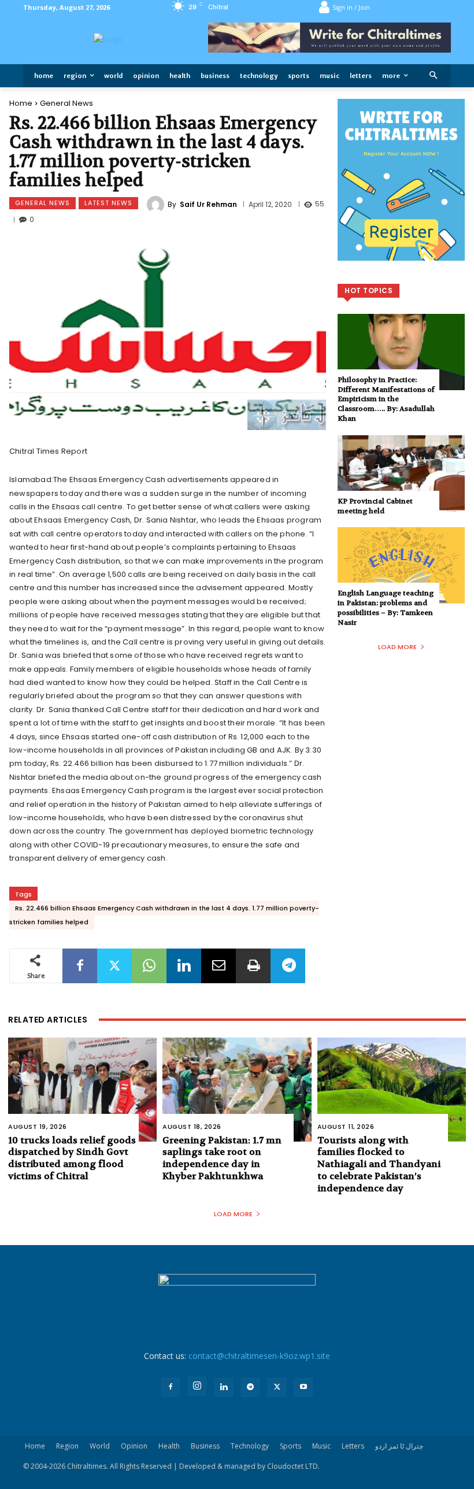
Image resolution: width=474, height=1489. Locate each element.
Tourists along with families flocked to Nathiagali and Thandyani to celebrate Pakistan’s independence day (378, 1164)
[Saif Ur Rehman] (157, 204)
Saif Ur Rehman (208, 204)
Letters (353, 1446)
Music (321, 1446)
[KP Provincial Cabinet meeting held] (401, 473)
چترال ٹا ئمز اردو (399, 1446)
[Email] (218, 966)
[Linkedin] (183, 966)
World (100, 1446)
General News (66, 103)
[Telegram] (288, 966)
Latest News (108, 203)
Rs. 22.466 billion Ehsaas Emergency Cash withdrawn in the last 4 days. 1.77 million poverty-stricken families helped (164, 915)
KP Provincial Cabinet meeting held (375, 506)
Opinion (134, 1446)
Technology (250, 1446)
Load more (397, 646)
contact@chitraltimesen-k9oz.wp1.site (259, 1355)
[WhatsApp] (149, 966)
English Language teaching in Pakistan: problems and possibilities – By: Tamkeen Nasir (386, 607)
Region (67, 1446)
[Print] (253, 966)
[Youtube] (303, 1387)
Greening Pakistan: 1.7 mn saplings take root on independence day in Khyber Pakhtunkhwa (222, 1158)
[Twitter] (114, 966)
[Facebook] (79, 966)
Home (20, 103)
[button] (434, 76)
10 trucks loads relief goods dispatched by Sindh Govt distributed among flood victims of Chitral (72, 1158)
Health (169, 1446)
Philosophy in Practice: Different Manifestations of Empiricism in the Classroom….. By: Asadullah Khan (386, 399)
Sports (290, 1446)
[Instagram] (197, 1386)
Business (205, 1446)
